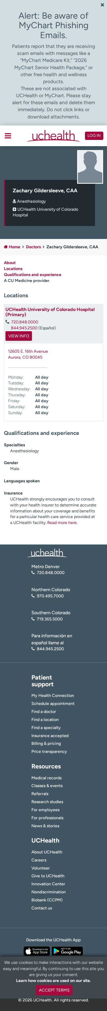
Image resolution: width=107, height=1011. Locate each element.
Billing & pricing (46, 743)
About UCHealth (46, 852)
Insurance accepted (50, 735)
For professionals (47, 817)
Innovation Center (48, 883)
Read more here (62, 522)
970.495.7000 (50, 595)
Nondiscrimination (48, 891)
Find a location (45, 719)
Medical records (46, 777)
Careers (38, 860)
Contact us (41, 908)
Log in (94, 135)
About (10, 262)
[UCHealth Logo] (47, 552)
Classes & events (47, 785)
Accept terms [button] (54, 990)
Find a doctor (43, 711)
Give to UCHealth (47, 875)
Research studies (47, 801)
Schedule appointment (53, 703)
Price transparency (49, 751)
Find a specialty (46, 727)
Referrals (39, 793)
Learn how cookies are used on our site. (53, 980)
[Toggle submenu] (8, 136)
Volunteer (40, 868)
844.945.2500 (24, 328)
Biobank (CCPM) (47, 899)
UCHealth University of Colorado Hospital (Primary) (50, 312)
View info (18, 336)
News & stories (45, 825)
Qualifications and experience (32, 274)
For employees (45, 809)
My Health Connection (52, 695)
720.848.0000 (24, 322)
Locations (13, 268)
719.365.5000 (50, 619)
